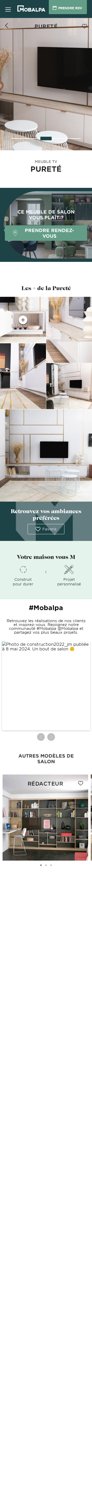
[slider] (46, 138)
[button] (46, 686)
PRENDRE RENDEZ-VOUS (49, 233)
